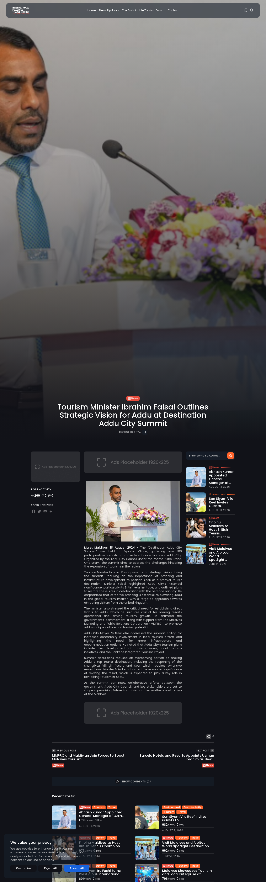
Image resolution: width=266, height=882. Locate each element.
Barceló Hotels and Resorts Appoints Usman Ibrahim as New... (176, 757)
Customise (23, 868)
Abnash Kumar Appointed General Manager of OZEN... (101, 814)
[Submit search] (230, 455)
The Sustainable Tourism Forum (143, 10)
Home (91, 10)
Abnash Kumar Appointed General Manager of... (221, 477)
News (134, 398)
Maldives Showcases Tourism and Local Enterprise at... (187, 872)
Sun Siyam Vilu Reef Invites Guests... (221, 502)
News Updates (109, 10)
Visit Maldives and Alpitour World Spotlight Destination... (186, 844)
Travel (112, 807)
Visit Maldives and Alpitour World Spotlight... (220, 554)
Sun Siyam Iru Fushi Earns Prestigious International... (101, 872)
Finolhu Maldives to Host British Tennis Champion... (100, 844)
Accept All (77, 868)
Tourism (99, 807)
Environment (217, 494)
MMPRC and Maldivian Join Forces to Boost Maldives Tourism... (88, 757)
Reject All (50, 868)
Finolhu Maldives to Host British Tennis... (218, 528)
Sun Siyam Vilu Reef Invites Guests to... (184, 818)
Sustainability (193, 807)
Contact (173, 10)
